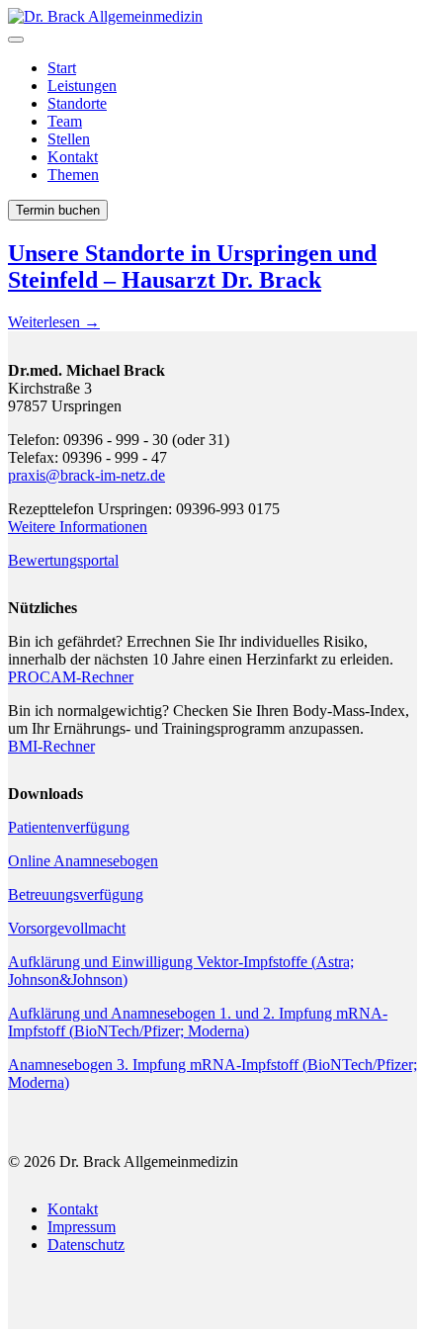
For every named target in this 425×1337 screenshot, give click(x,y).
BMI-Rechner (51, 746)
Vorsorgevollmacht (67, 928)
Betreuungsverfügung (75, 894)
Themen (73, 174)
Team (64, 121)
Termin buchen (58, 210)
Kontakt (72, 156)
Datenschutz (86, 1244)
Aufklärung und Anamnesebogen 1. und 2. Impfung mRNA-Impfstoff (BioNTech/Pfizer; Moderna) (197, 1022)
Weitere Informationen (77, 526)
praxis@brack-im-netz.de (86, 475)
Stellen (68, 139)
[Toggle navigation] (16, 40)
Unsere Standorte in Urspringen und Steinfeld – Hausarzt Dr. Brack (192, 266)
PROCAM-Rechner (70, 676)
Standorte (77, 103)
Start (61, 67)
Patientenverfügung (68, 827)
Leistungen (82, 85)
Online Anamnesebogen (83, 860)
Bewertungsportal (63, 560)
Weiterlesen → (54, 321)
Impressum (81, 1226)
